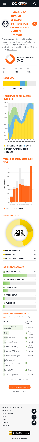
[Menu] (4, 3)
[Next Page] (23, 379)
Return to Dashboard (19, 387)
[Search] (35, 3)
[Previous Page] (15, 379)
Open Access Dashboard (12, 407)
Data (4, 417)
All (5, 317)
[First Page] (12, 379)
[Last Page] (26, 379)
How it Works (7, 414)
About (4, 420)
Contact (5, 423)
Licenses (5, 426)
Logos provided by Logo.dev (19, 438)
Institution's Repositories (27, 317)
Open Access (7, 410)
